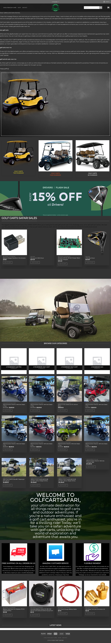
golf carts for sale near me (8, 59)
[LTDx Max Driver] (96, 242)
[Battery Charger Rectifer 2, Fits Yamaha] (14, 242)
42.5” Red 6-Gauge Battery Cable (67, 609)
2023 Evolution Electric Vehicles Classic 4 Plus (14, 405)
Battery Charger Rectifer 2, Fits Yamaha (14, 258)
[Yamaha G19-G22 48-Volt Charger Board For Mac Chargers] (69, 242)
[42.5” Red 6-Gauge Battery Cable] (69, 593)
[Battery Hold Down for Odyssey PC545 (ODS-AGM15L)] (14, 593)
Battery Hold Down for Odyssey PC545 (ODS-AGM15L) (13, 609)
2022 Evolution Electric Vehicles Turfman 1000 (95, 461)
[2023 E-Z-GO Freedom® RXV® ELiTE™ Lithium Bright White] (41, 467)
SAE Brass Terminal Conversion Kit (95, 609)
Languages (55, 1)
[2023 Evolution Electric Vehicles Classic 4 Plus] (14, 389)
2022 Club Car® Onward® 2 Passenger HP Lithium (13, 480)
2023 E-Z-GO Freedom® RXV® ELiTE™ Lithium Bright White (39, 480)
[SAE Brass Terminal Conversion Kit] (96, 593)
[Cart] (108, 7)
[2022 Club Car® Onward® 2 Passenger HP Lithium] (14, 467)
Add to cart (7, 262)
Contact (24, 7)
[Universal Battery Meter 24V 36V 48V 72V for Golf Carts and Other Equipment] (41, 593)
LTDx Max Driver (90, 258)
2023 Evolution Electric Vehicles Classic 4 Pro (96, 405)
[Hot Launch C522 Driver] (41, 242)
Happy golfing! (4, 68)
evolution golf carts (9, 7)
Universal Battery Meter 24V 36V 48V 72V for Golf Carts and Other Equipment (41, 609)
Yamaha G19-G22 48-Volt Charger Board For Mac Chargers (69, 258)
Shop (19, 7)
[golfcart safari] (55, 7)
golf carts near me (6, 47)
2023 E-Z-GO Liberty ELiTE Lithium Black (68, 405)
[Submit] (100, 7)
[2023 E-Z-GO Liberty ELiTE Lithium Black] (69, 389)
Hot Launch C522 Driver (37, 258)
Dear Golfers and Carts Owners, (10, 13)
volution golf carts (105, 18)
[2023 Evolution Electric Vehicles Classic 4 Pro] (96, 389)
